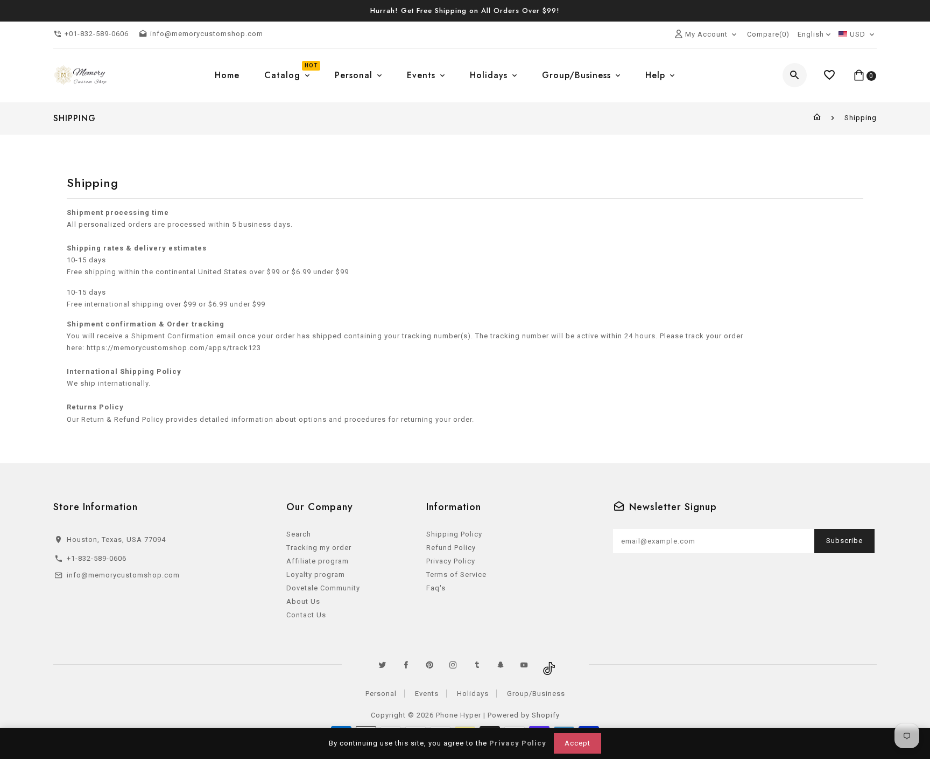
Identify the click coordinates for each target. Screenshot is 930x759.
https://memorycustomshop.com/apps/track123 (174, 348)
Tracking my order (318, 548)
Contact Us (306, 615)
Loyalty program (315, 574)
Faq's (436, 588)
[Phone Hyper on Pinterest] (429, 664)
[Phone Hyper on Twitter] (382, 664)
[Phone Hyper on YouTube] (524, 664)
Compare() (768, 34)
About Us (303, 601)
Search (298, 534)
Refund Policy (451, 548)
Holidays (473, 694)
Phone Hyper (458, 715)
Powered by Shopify (524, 715)
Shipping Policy (454, 534)
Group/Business (536, 694)
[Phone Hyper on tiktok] (547, 664)
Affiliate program (317, 561)
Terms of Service (456, 574)
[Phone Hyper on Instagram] (453, 664)
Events (427, 694)
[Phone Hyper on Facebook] (405, 664)
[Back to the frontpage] (817, 118)
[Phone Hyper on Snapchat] (500, 664)
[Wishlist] (829, 75)
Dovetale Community (323, 588)
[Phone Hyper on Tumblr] (476, 664)
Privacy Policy (450, 561)
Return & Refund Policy (122, 419)
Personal (381, 694)
